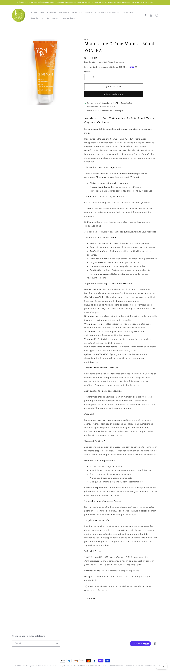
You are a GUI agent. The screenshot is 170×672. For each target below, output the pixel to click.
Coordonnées (150, 666)
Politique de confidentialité (113, 666)
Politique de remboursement (89, 666)
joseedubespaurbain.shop (31, 666)
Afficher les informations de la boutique (105, 110)
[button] (64, 12)
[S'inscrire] (57, 643)
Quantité (88, 72)
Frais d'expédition (91, 62)
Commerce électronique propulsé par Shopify (59, 666)
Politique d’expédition (134, 666)
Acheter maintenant (113, 94)
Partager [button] (91, 598)
